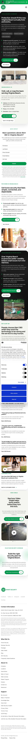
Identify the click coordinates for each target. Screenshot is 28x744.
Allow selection (14, 393)
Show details (21, 382)
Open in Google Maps (14, 111)
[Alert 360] (3, 7)
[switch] (25, 369)
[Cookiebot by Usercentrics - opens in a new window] (21, 342)
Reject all (14, 399)
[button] (3, 532)
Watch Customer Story (8, 487)
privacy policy (22, 176)
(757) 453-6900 (10, 109)
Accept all (14, 387)
